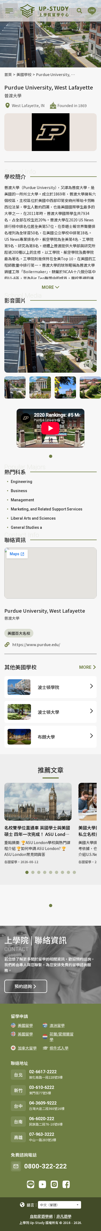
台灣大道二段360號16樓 (46, 1108)
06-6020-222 (41, 1118)
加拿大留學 (27, 1048)
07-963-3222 (41, 1134)
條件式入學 (59, 1048)
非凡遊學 (63, 1216)
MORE (85, 667)
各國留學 (10, 861)
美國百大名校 (19, 633)
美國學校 (24, 74)
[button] (50, 456)
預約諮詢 (23, 986)
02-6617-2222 (43, 1071)
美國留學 (25, 1025)
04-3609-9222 (43, 1103)
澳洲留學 (57, 1025)
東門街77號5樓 (40, 1093)
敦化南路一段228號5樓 (45, 1077)
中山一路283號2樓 (42, 1139)
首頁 (8, 74)
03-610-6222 (41, 1087)
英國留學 (25, 1034)
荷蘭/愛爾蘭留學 (62, 1036)
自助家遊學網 (41, 1216)
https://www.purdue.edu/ (36, 644)
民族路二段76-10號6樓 (45, 1124)
